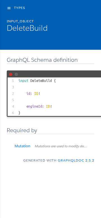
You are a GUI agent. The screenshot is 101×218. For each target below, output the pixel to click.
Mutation (54, 146)
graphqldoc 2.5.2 (76, 160)
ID (36, 93)
